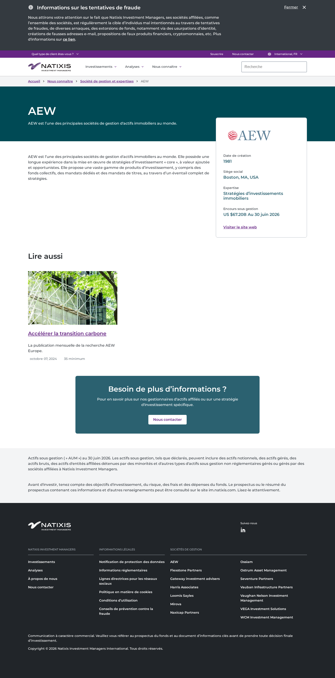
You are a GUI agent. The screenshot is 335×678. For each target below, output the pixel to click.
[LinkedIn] (243, 530)
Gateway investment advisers (195, 579)
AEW (174, 562)
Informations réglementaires (123, 570)
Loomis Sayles (181, 596)
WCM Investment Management (266, 617)
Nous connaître (164, 67)
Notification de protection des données (132, 562)
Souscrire (216, 54)
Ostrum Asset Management (263, 570)
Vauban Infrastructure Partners (266, 587)
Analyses (132, 67)
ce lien (69, 39)
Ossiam (246, 562)
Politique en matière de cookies (125, 592)
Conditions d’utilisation (118, 600)
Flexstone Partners (186, 570)
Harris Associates (184, 587)
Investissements (98, 67)
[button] (167, 419)
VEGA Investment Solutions (263, 609)
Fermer (291, 7)
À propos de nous (42, 579)
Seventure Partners (256, 579)
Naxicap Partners (184, 612)
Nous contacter (243, 54)
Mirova (175, 604)
